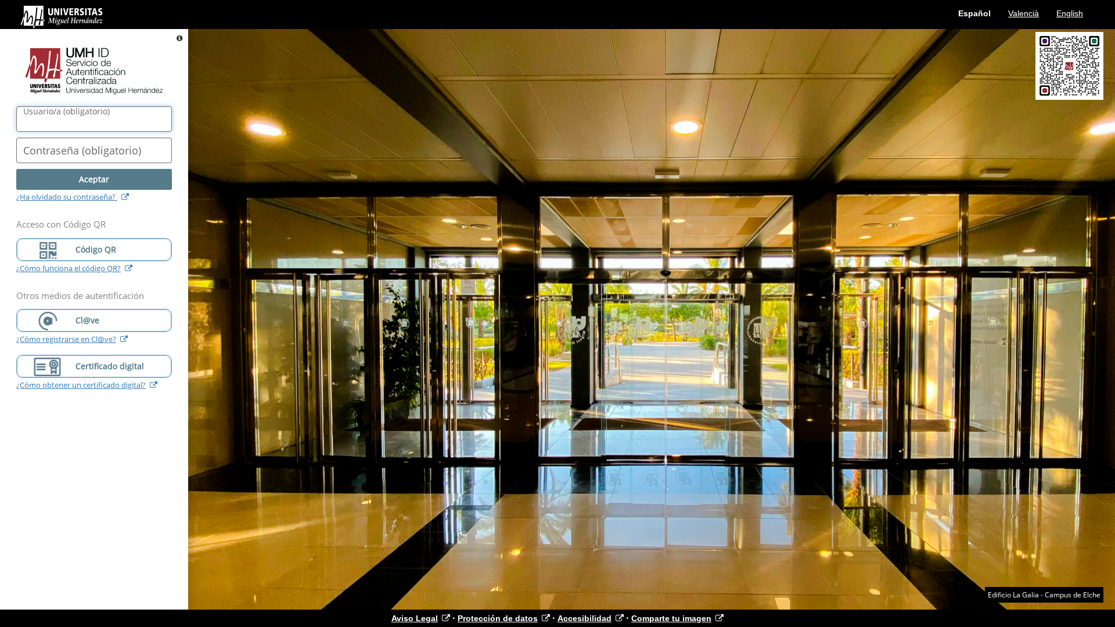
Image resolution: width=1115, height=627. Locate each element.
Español (974, 13)
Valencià (1023, 13)
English (1069, 13)
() (66, 111)
